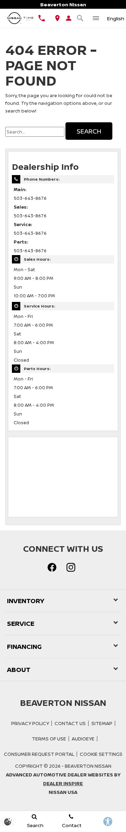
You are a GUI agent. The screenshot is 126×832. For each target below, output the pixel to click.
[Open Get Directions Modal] (57, 18)
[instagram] (70, 567)
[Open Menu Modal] (96, 18)
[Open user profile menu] (68, 18)
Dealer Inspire (63, 783)
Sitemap (101, 723)
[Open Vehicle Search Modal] (80, 18)
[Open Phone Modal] (41, 18)
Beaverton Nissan (88, 766)
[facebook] (51, 567)
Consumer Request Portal (39, 754)
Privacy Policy (30, 723)
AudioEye (83, 739)
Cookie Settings (101, 754)
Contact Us (70, 723)
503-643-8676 (30, 198)
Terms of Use (49, 739)
